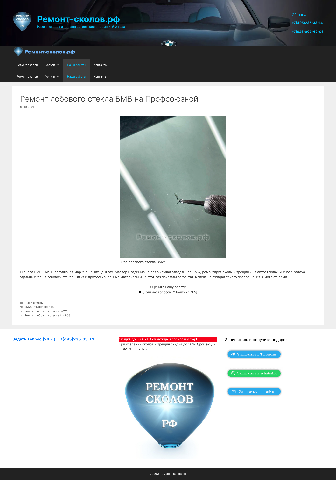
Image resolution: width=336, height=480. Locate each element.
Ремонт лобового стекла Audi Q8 (47, 315)
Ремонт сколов (27, 65)
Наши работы (76, 65)
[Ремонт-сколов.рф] (44, 52)
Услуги (50, 65)
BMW (27, 306)
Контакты (100, 65)
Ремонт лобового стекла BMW (45, 311)
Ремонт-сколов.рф (78, 19)
